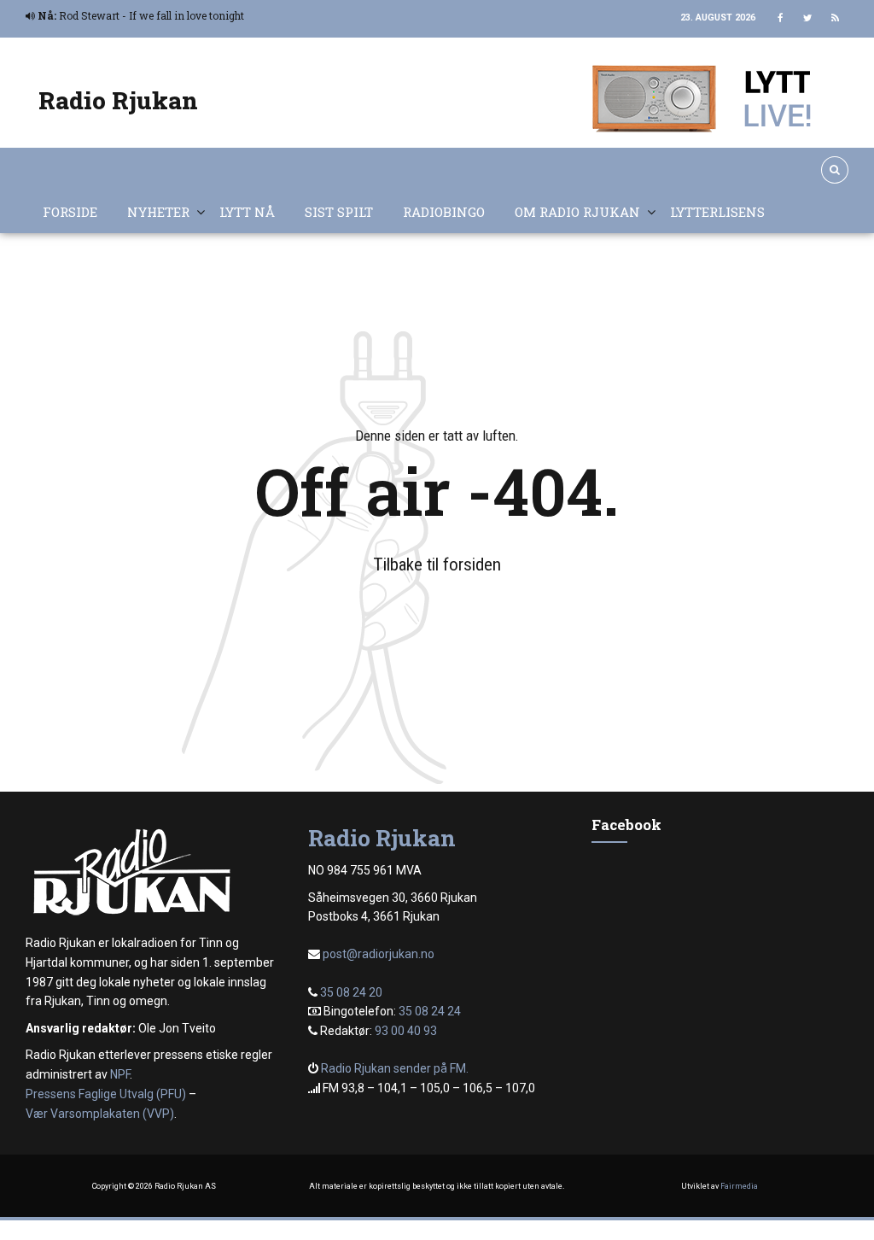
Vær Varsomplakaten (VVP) (100, 1113)
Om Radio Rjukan (577, 211)
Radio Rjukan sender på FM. (395, 1068)
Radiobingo (444, 211)
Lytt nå (247, 211)
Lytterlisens (717, 211)
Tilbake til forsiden (437, 564)
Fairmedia (739, 1186)
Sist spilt (339, 211)
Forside (70, 211)
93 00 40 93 (406, 1031)
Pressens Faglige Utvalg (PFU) (106, 1094)
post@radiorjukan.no (378, 954)
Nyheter (158, 211)
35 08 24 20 (351, 992)
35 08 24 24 (430, 1011)
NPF (120, 1074)
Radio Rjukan (118, 100)
